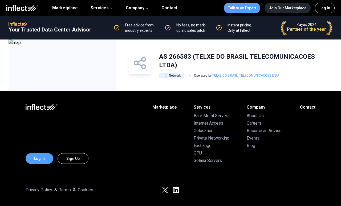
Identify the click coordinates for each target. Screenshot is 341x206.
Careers (254, 123)
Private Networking (211, 138)
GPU (198, 153)
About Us (255, 115)
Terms (65, 189)
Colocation (203, 130)
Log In (324, 8)
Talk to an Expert (242, 8)
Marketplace (65, 8)
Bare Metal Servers (212, 115)
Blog (251, 145)
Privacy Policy (39, 189)
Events (253, 138)
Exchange (203, 145)
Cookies (85, 189)
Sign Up (73, 158)
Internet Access (208, 123)
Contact (169, 8)
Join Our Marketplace (287, 8)
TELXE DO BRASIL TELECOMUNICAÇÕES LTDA (245, 75)
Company (135, 7)
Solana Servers (208, 160)
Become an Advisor (265, 130)
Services (100, 7)
